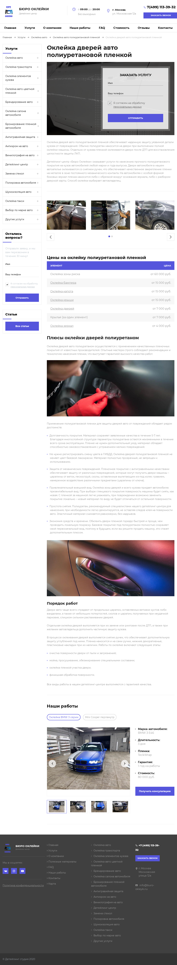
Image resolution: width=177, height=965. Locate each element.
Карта (52, 883)
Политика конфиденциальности (23, 885)
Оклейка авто (14, 57)
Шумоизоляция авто (18, 191)
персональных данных (23, 286)
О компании (52, 28)
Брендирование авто (19, 102)
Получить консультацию (155, 791)
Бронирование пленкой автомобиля (20, 126)
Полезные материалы (62, 861)
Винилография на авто (20, 155)
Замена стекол (14, 173)
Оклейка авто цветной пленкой (19, 90)
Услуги (30, 28)
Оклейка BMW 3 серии (63, 717)
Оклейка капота (61, 291)
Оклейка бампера (63, 282)
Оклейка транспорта (18, 67)
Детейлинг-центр (16, 164)
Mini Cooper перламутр (99, 717)
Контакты (165, 28)
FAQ (102, 28)
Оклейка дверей (62, 308)
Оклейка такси (14, 201)
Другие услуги (14, 219)
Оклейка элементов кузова (18, 78)
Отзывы (144, 28)
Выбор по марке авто (19, 210)
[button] (109, 236)
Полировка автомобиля (20, 182)
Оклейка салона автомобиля (15, 113)
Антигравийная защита (20, 137)
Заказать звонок (147, 858)
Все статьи (22, 326)
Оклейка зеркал (61, 326)
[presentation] (50, 237)
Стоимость (121, 28)
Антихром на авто (16, 146)
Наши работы (80, 28)
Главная (10, 28)
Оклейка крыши (62, 300)
